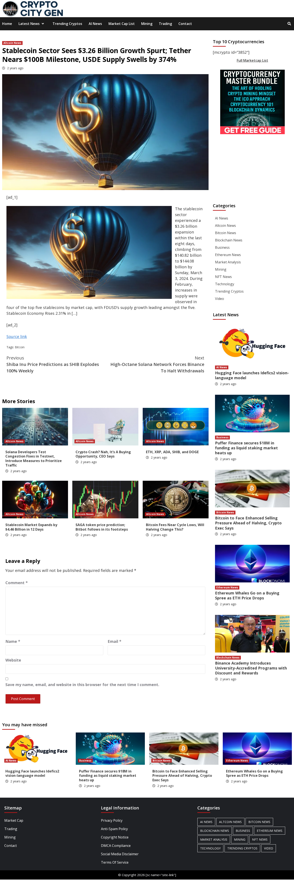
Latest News (29, 23)
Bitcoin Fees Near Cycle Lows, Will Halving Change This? (175, 527)
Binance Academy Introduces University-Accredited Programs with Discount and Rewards (251, 668)
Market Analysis (228, 262)
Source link (16, 336)
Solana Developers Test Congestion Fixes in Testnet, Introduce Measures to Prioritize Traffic (33, 459)
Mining (146, 23)
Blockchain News (228, 240)
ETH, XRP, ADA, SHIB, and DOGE (172, 452)
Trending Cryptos (67, 23)
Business (222, 247)
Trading (165, 23)
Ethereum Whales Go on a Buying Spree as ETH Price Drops (247, 595)
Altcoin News (12, 43)
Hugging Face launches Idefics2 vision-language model (252, 375)
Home (7, 23)
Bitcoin (20, 347)
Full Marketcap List (252, 60)
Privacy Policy (111, 820)
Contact (185, 23)
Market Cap (13, 820)
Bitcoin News (225, 232)
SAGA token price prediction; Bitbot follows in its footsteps (102, 527)
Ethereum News (228, 254)
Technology (224, 284)
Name (12, 641)
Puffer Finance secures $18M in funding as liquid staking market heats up (246, 448)
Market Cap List (121, 23)
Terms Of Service (114, 862)
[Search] (289, 24)
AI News (95, 23)
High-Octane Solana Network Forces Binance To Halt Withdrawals (157, 364)
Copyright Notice (114, 837)
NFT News (223, 276)
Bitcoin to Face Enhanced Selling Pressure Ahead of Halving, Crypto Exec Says (248, 523)
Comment (16, 582)
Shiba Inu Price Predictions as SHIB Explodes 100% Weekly (52, 364)
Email (114, 641)
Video (219, 298)
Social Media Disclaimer (120, 854)
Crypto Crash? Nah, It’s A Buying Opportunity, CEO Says (103, 454)
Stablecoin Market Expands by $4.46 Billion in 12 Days (31, 527)
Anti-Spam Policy (114, 828)
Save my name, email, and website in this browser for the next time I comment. (82, 684)
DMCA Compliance (116, 845)
